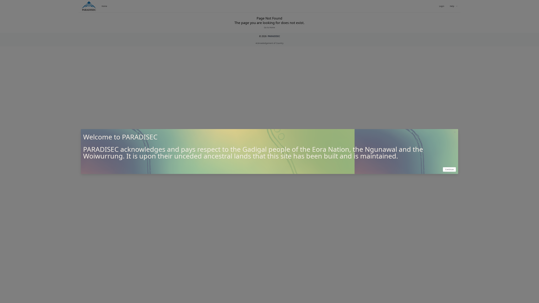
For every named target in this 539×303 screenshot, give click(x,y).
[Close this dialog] (454, 132)
